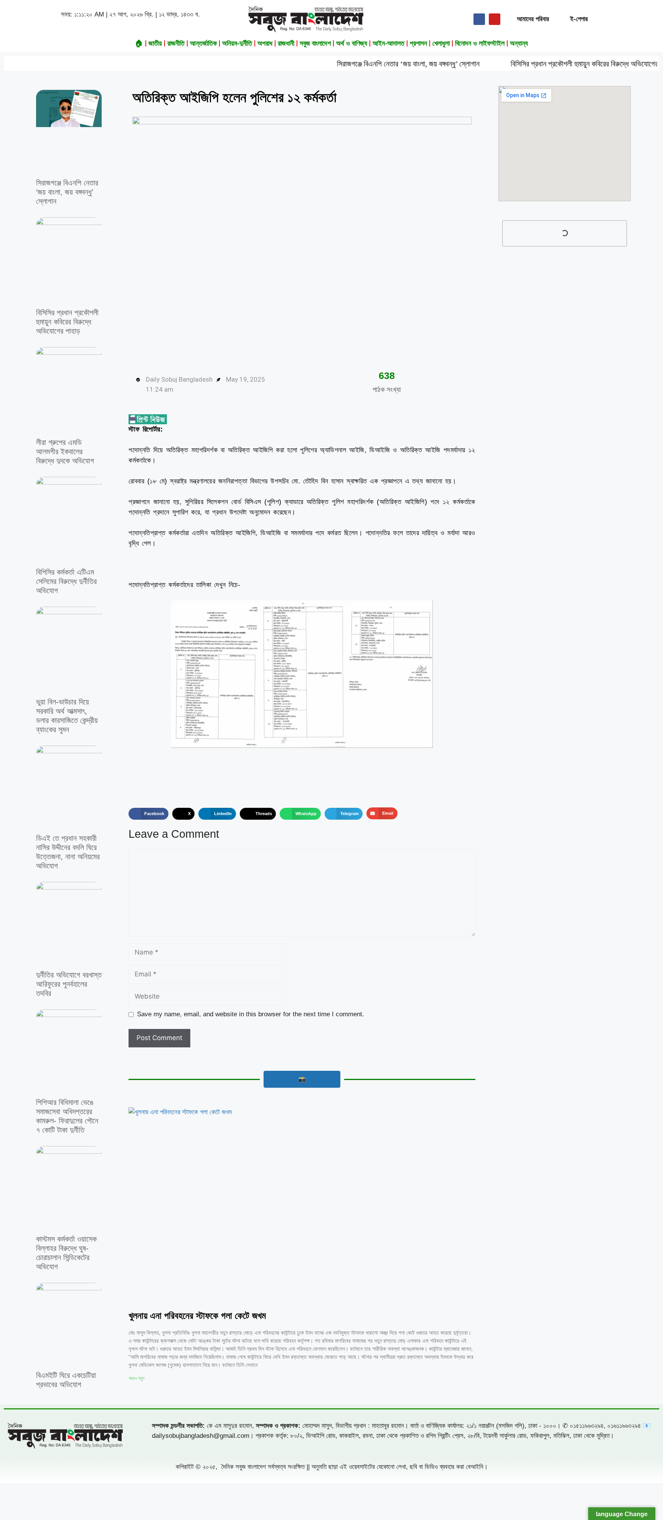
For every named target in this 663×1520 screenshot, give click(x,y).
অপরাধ (264, 43)
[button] (148, 814)
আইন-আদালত (388, 43)
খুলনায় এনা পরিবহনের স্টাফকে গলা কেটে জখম (197, 1315)
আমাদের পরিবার (533, 19)
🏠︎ (139, 43)
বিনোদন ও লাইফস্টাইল (480, 43)
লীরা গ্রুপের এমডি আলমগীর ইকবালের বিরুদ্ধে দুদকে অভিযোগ (65, 451)
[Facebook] (479, 19)
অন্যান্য (519, 43)
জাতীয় (155, 43)
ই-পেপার (579, 19)
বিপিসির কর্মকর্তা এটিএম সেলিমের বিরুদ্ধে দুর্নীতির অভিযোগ (66, 581)
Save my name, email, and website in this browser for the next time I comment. (250, 1014)
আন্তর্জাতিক (203, 43)
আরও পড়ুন (136, 1378)
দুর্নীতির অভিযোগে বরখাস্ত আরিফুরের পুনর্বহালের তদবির (69, 984)
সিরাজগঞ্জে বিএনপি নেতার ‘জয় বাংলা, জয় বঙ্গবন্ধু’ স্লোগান (352, 64)
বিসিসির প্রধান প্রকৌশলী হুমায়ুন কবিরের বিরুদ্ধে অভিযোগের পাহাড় (536, 64)
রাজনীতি (176, 43)
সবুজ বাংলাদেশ (315, 43)
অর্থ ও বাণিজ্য (351, 43)
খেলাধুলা (441, 43)
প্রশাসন (418, 43)
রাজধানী (286, 43)
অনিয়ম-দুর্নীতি (237, 43)
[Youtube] (494, 19)
